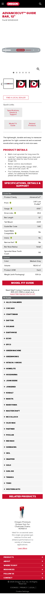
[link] (13, 112)
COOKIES (14, 587)
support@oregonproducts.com (22, 294)
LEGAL (32, 587)
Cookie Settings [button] (22, 591)
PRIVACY (23, 587)
